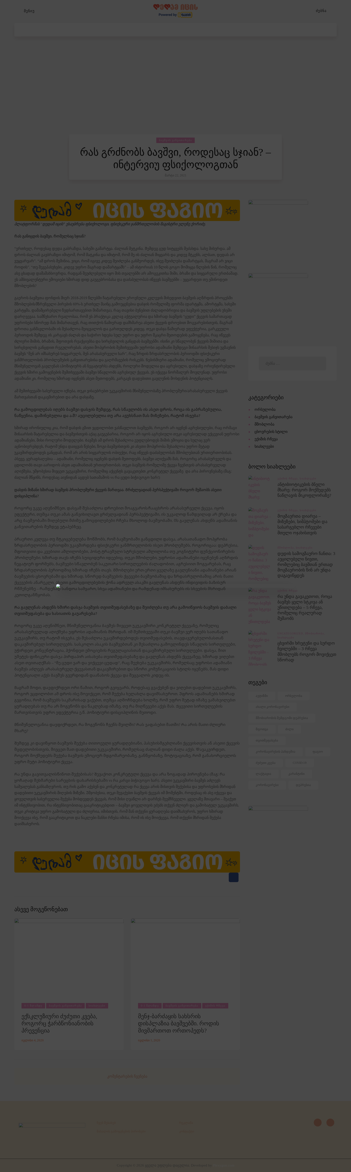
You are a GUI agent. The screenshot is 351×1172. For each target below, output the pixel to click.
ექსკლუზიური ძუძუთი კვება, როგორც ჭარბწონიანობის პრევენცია (59, 1023)
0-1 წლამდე (33, 1005)
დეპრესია (303, 785)
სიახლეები (97, 1005)
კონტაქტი (186, 1131)
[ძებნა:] (292, 363)
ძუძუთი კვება (266, 763)
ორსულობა (265, 409)
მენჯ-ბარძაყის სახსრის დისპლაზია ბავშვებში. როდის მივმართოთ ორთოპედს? (178, 1023)
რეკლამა (186, 1123)
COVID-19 (300, 763)
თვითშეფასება (267, 740)
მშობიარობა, (315, 633)
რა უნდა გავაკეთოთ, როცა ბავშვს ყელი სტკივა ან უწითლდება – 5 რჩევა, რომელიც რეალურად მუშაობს (304, 607)
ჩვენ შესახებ (106, 1123)
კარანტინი (296, 774)
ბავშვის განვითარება (175, 140)
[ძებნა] (334, 11)
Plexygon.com (223, 1165)
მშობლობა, (286, 547)
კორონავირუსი (267, 785)
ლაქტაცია (263, 774)
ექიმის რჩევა (215, 1005)
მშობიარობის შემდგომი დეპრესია (282, 718)
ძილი (289, 729)
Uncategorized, (291, 633)
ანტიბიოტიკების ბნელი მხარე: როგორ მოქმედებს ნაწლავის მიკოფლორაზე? (304, 490)
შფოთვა (262, 729)
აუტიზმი (262, 696)
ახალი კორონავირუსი (272, 707)
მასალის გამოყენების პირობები (121, 1131)
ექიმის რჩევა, (288, 478)
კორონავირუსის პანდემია (275, 751)
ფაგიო (318, 751)
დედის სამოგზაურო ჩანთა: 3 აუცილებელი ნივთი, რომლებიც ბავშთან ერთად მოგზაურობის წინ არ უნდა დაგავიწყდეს (306, 564)
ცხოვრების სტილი (271, 432)
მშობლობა (264, 424)
